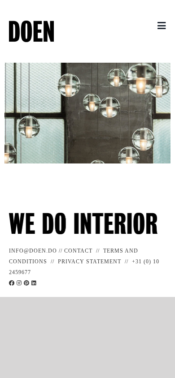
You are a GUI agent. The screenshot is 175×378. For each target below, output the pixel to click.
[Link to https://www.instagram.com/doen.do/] (19, 283)
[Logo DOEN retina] (31, 23)
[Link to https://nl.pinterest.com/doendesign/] (27, 283)
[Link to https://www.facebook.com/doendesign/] (12, 283)
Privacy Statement (89, 261)
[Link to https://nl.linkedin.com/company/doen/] (34, 283)
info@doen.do (33, 251)
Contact (78, 251)
